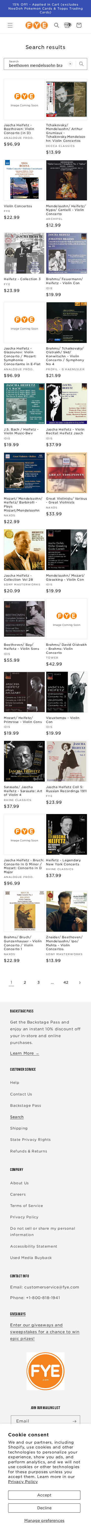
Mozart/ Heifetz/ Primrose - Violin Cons (23, 720)
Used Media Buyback (31, 1258)
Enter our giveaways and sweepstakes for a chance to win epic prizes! (45, 1332)
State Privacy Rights (30, 1140)
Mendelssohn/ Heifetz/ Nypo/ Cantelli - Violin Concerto (66, 210)
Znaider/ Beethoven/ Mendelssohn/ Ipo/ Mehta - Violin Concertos (64, 943)
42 (66, 982)
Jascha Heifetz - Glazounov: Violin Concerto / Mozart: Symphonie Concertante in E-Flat (22, 356)
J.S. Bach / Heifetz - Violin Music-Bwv (21, 431)
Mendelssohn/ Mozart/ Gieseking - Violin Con (65, 577)
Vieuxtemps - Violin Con (62, 720)
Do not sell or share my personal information (42, 1231)
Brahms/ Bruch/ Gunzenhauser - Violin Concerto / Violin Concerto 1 (23, 943)
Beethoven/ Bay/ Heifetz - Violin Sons (21, 647)
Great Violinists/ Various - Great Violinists (66, 500)
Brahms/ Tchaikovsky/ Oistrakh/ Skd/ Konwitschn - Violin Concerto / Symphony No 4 (65, 356)
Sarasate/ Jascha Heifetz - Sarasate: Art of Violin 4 (23, 791)
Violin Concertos (18, 206)
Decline (44, 1508)
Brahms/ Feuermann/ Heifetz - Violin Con (64, 281)
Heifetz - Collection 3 (22, 279)
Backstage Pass (25, 1106)
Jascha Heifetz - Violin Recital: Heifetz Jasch (65, 431)
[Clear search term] (70, 63)
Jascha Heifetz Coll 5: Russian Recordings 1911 (66, 789)
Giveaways (18, 1314)
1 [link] (11, 982)
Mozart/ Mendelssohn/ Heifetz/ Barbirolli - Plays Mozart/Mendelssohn (23, 504)
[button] (10, 25)
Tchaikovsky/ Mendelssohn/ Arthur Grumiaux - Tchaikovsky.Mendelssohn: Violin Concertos (65, 133)
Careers (18, 1194)
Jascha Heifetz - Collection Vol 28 (18, 577)
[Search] (81, 63)
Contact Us (21, 1094)
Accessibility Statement (33, 1246)
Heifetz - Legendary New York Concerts (63, 862)
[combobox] (45, 64)
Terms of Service (26, 1206)
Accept (44, 1495)
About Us (19, 1183)
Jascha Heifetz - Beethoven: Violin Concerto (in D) (19, 129)
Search (17, 1117)
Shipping (19, 1128)
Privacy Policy (23, 1482)
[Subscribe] (74, 1421)
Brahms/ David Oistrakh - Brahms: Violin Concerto (66, 648)
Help (14, 1083)
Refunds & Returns (28, 1151)
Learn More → (24, 1053)
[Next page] (79, 982)
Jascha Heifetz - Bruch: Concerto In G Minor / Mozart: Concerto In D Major (24, 866)
